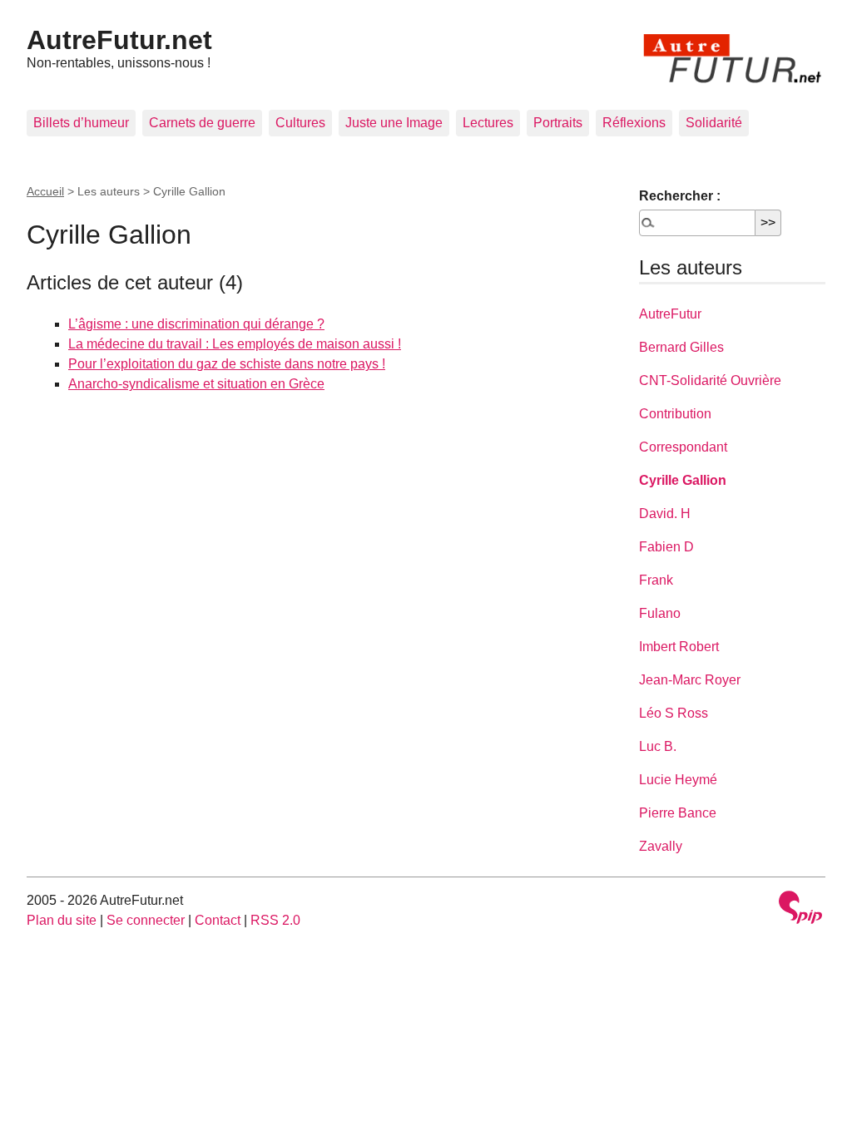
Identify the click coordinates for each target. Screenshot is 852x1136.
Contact (217, 920)
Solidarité (714, 123)
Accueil (45, 191)
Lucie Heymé (678, 780)
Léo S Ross (673, 713)
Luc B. (657, 746)
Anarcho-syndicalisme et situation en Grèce (196, 384)
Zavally (660, 846)
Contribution (675, 414)
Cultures (300, 123)
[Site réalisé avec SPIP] (800, 909)
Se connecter (145, 920)
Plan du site (62, 920)
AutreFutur (670, 314)
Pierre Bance (677, 813)
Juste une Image (394, 123)
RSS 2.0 (275, 920)
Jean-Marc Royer (690, 680)
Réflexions (634, 123)
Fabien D (666, 547)
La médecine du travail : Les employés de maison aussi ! (234, 344)
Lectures (488, 123)
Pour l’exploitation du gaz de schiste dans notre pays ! (226, 364)
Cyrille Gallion (682, 480)
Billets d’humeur (81, 123)
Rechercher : (680, 196)
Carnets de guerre (202, 123)
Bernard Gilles (681, 347)
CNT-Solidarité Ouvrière (710, 380)
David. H (665, 513)
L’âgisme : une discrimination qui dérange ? (196, 324)
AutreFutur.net (119, 40)
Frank (656, 580)
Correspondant (683, 447)
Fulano (660, 613)
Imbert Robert (679, 647)
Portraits (557, 123)
